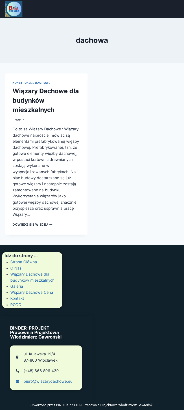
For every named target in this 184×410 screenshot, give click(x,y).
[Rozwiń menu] (174, 8)
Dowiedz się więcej (33, 224)
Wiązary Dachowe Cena (31, 292)
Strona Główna (23, 262)
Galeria (16, 286)
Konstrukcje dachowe (31, 82)
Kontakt (17, 298)
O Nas (16, 268)
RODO (15, 304)
